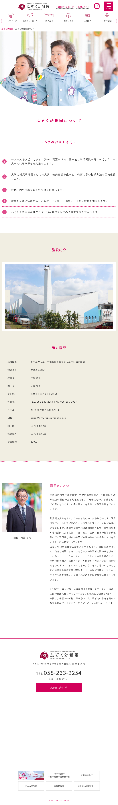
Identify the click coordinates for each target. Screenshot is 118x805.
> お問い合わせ (83, 7)
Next (110, 296)
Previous (7, 296)
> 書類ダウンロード (65, 7)
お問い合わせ (59, 687)
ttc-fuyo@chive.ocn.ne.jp (45, 410)
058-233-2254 (59, 673)
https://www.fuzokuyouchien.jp (48, 418)
